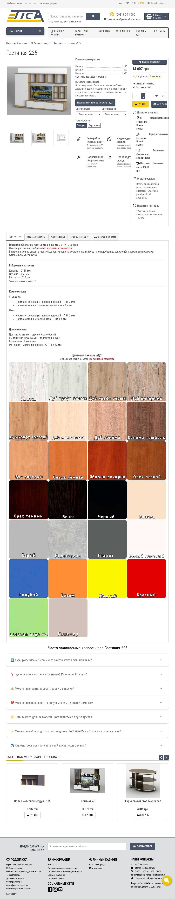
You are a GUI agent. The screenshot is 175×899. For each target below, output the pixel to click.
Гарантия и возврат (81, 33)
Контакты (159, 31)
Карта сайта (11, 893)
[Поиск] (93, 16)
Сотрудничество (14, 881)
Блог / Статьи (30, 3)
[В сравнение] (163, 96)
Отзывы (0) (59, 237)
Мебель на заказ (14, 3)
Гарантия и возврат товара (19, 864)
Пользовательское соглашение (62, 868)
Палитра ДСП (141, 33)
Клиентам (104, 31)
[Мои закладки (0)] (127, 3)
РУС (142, 3)
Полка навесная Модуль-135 (32, 801)
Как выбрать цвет (80, 237)
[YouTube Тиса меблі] (60, 889)
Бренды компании (56, 875)
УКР (134, 3)
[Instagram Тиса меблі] (55, 889)
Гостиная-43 (87, 801)
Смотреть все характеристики (90, 76)
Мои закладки (96, 868)
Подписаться (144, 846)
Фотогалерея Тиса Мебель (18, 888)
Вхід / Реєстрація (97, 864)
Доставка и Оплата (106, 237)
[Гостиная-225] (39, 91)
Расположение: (83, 120)
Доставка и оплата (57, 33)
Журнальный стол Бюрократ (142, 801)
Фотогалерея (123, 31)
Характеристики (37, 237)
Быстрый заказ (34, 796)
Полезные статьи (56, 878)
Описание (16, 236)
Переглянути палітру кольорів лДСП (95, 102)
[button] (143, 94)
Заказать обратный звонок (123, 19)
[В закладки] (156, 96)
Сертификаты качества (17, 885)
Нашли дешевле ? (151, 62)
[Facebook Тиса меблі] (50, 889)
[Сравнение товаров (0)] (120, 3)
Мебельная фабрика (48, 3)
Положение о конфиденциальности (65, 871)
